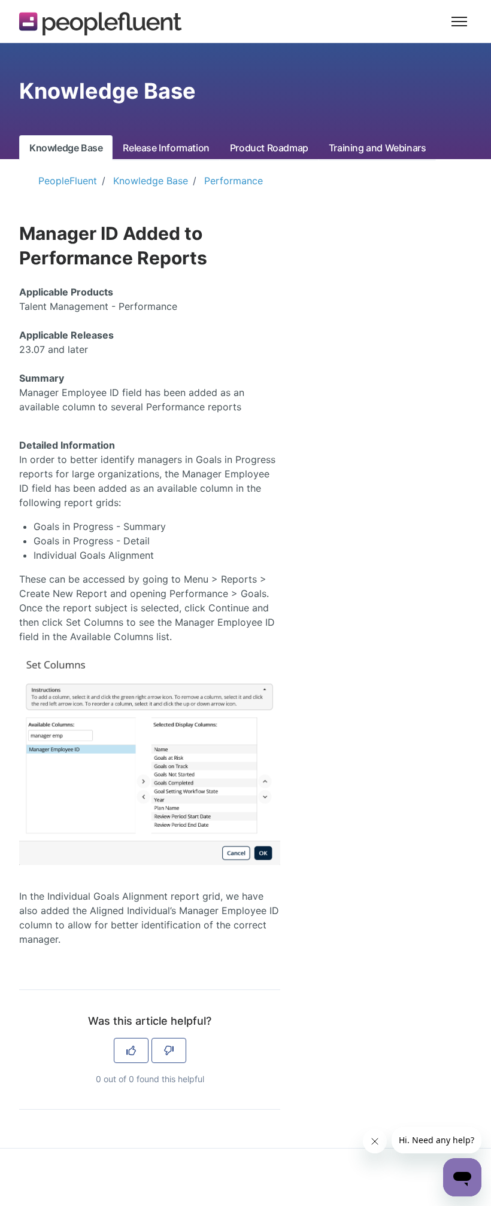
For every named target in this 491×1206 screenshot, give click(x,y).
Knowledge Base (65, 148)
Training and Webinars (377, 148)
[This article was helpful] (131, 1050)
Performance (233, 181)
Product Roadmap (269, 148)
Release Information (166, 148)
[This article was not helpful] (168, 1050)
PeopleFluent (67, 181)
